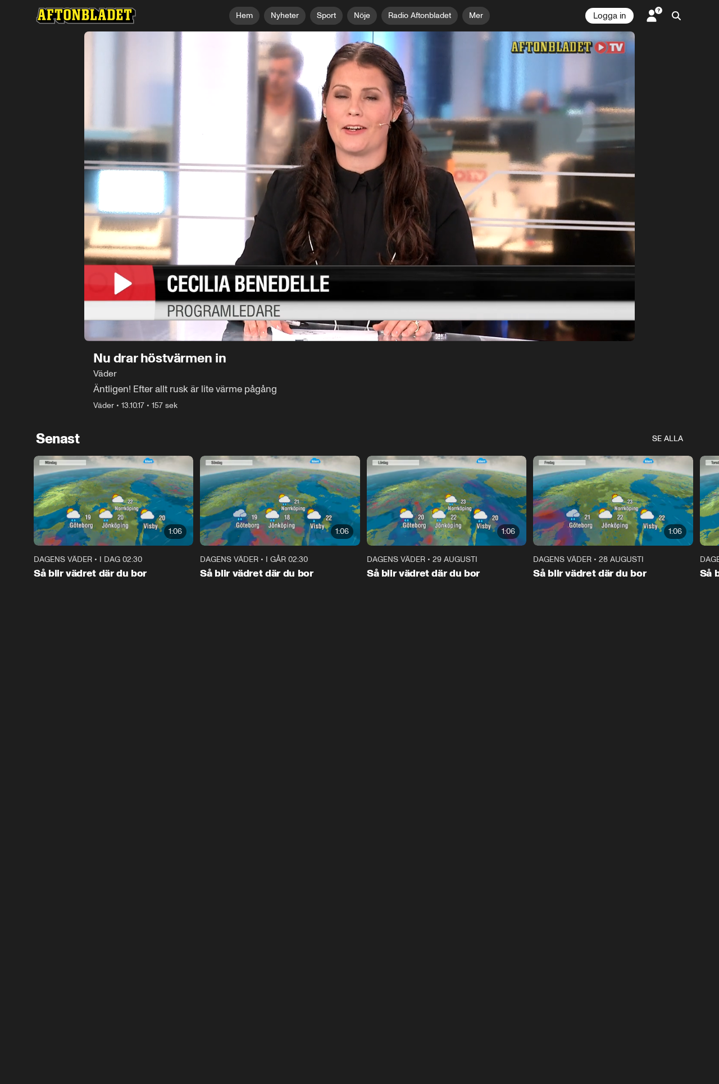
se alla (667, 438)
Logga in (609, 16)
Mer (476, 15)
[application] (359, 186)
